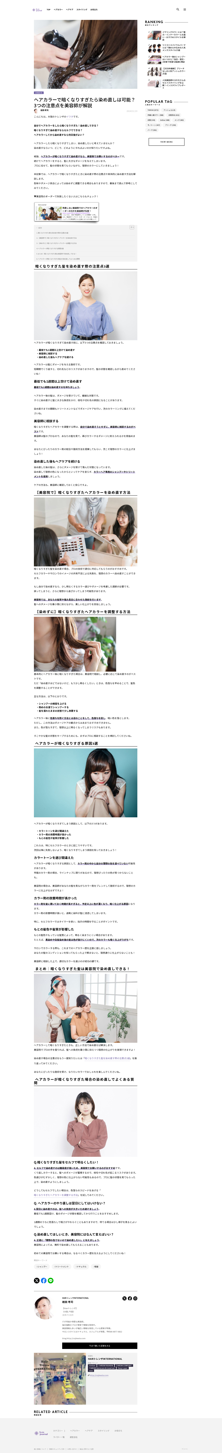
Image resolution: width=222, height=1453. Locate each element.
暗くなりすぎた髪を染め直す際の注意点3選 (53, 233)
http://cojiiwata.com (99, 1375)
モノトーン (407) (154, 125)
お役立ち (94, 9)
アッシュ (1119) (169, 110)
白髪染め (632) (174, 115)
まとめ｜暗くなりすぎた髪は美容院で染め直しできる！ (57, 254)
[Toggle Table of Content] (84, 227)
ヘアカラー (58, 9)
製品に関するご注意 (87, 1449)
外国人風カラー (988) (155, 115)
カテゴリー (58, 1430)
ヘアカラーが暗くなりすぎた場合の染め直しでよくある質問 (59, 259)
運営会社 (73, 1437)
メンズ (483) (179, 120)
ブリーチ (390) (170, 125)
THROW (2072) (153, 110)
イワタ (69, 116)
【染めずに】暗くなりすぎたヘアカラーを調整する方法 (57, 243)
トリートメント (62, 1266)
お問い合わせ (72, 1449)
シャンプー (42, 1266)
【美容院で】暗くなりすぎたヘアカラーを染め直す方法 (57, 238)
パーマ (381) (152, 130)
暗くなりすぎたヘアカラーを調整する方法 (56, 1195)
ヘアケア (69, 9)
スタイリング (81, 9)
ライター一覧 (59, 1437)
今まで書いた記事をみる (99, 1345)
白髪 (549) (151, 120)
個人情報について (40, 1449)
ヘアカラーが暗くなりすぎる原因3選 (51, 248)
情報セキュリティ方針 (56, 1449)
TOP (48, 9)
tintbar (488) (164, 120)
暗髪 (96, 1266)
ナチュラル (81, 1266)
